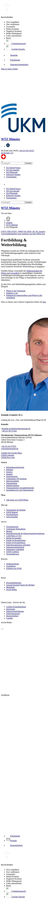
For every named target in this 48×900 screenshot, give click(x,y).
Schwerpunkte (12, 517)
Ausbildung (11, 566)
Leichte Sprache (18, 49)
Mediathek (10, 587)
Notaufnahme (11, 483)
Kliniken (9, 470)
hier (44, 302)
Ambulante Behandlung (15, 529)
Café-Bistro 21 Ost (13, 536)
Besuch (9, 531)
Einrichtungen (12, 476)
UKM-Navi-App (8, 457)
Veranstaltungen (12, 554)
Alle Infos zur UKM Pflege (17, 500)
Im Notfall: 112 (7, 153)
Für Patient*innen (13, 168)
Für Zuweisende (12, 170)
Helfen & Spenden (13, 538)
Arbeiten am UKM (14, 568)
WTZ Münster (10, 139)
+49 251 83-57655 (8, 446)
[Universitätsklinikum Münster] (24, 102)
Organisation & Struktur (16, 510)
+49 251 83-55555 (26, 151)
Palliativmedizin (12, 485)
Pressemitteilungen (13, 583)
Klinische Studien (13, 174)
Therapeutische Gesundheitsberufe (20, 488)
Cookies (9, 618)
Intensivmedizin (12, 481)
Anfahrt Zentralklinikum (16, 607)
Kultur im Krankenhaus (15, 543)
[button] (8, 184)
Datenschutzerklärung (15, 611)
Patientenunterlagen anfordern (18, 545)
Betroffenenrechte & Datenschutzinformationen (25, 533)
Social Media (11, 589)
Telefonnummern (13, 614)
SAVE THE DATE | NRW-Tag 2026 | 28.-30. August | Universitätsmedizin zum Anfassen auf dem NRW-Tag (23, 232)
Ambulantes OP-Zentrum (16, 479)
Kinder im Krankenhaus (16, 540)
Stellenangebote (12, 564)
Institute (9, 474)
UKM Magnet (12, 512)
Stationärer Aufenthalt (15, 549)
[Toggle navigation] (2, 161)
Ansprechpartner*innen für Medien (20, 585)
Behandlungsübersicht (15, 467)
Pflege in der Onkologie (15, 291)
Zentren (9, 472)
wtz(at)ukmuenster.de (9, 449)
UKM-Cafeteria (12, 552)
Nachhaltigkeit (12, 514)
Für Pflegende (12, 172)
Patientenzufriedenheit (15, 547)
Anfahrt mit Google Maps (11, 453)
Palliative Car (11, 293)
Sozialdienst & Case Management (19, 490)
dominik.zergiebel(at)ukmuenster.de (16, 429)
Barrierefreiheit (12, 616)
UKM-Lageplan (7, 455)
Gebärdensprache (18, 44)
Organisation (11, 177)
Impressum (10, 609)
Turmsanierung (12, 527)
